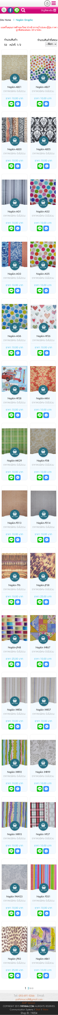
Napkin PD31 (43, 897)
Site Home (5, 20)
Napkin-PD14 (43, 523)
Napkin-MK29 (14, 461)
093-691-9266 (26, 996)
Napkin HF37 (43, 834)
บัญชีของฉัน (47, 10)
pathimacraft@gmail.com (29, 999)
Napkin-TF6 (14, 585)
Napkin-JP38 (42, 585)
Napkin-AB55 (43, 149)
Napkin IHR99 (43, 772)
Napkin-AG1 (14, 212)
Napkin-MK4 (43, 398)
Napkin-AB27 (43, 87)
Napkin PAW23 (14, 897)
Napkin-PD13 (14, 523)
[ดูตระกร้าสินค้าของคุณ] (47, 3)
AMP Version (28, 1003)
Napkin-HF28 (14, 398)
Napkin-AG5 (43, 274)
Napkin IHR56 (14, 710)
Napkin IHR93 (14, 834)
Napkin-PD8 (43, 461)
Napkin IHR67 (43, 647)
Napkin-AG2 (43, 212)
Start (38, 1009)
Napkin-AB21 (14, 87)
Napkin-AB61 (43, 959)
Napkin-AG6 (14, 336)
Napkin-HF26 (43, 336)
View (45, 1009)
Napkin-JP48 (14, 647)
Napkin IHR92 (14, 772)
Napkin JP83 (14, 959)
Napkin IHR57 (43, 710)
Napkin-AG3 (14, 274)
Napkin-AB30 (14, 149)
